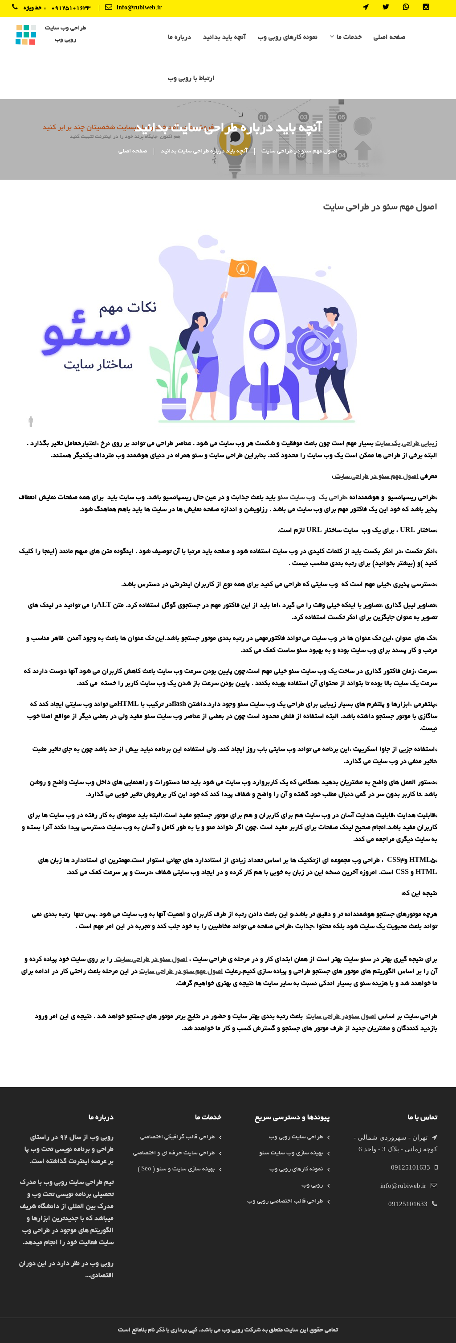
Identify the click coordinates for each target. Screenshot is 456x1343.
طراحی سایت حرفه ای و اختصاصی (174, 1153)
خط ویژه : (37, 8)
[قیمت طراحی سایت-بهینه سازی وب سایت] (26, 36)
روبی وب (312, 1185)
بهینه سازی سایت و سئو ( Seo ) (176, 1169)
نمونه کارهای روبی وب (288, 37)
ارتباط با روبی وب (191, 78)
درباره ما (179, 37)
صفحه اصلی (389, 37)
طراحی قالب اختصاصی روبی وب (285, 1201)
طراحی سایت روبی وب (296, 1137)
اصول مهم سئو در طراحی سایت (299, 151)
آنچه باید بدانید (224, 37)
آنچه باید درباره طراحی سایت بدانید (204, 151)
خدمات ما (349, 37)
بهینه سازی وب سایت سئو (291, 1153)
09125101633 (70, 8)
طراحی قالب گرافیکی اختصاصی (177, 1137)
